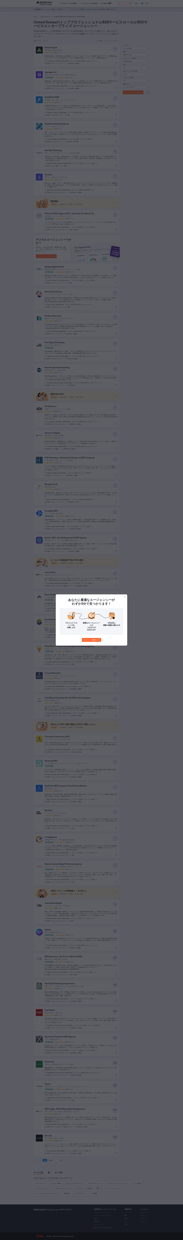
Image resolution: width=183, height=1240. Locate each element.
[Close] (125, 596)
